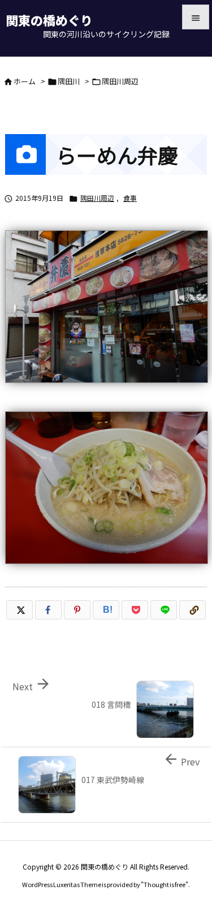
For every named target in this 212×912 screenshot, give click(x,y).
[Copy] (192, 610)
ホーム (25, 81)
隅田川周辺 (120, 81)
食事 (130, 198)
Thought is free (164, 884)
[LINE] (163, 610)
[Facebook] (48, 610)
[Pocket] (135, 610)
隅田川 (69, 81)
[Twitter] (19, 610)
